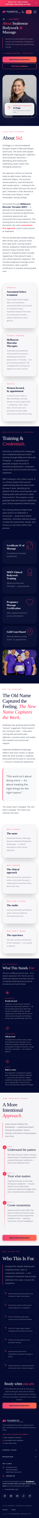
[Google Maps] (29, 1496)
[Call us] (23, 11)
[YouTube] (17, 1496)
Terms (13, 1510)
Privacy (5, 1510)
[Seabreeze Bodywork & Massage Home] (11, 12)
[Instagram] (11, 1496)
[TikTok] (23, 1496)
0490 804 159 (10, 1476)
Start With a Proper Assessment (15, 1434)
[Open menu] (34, 12)
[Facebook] (4, 1496)
